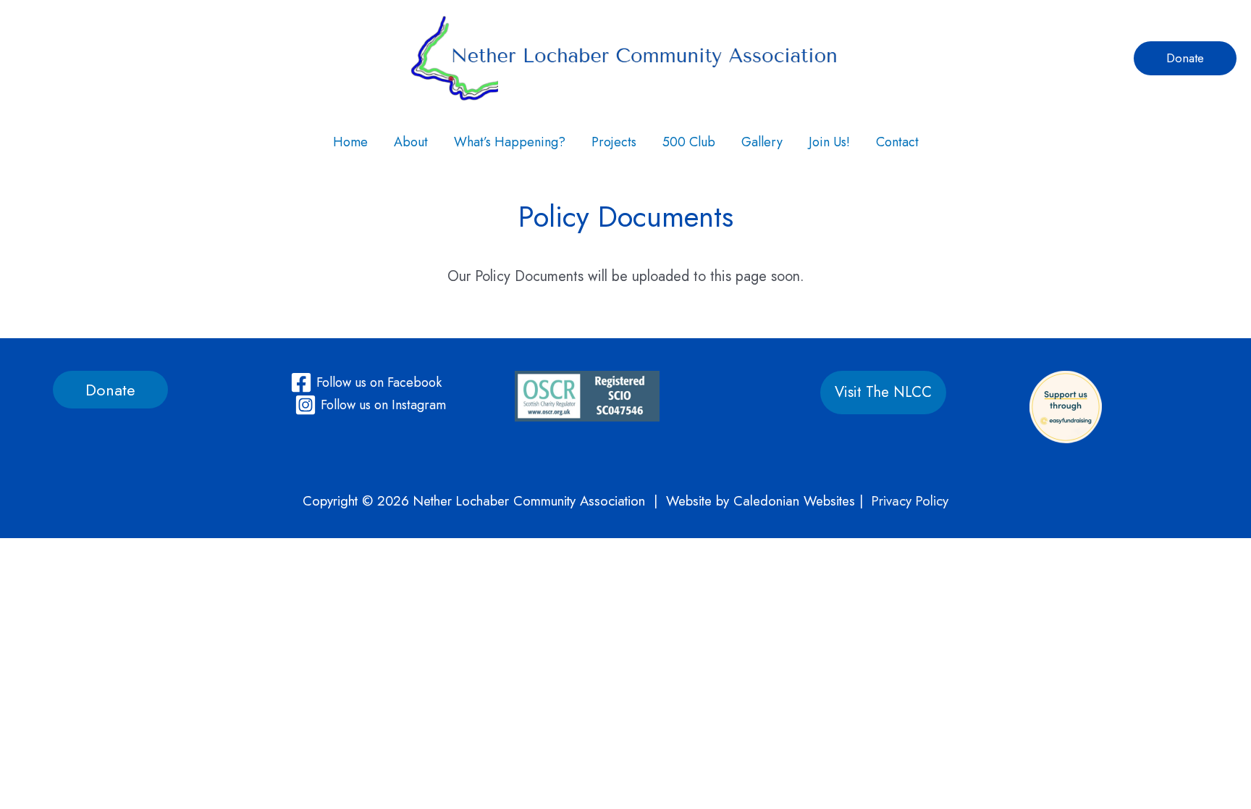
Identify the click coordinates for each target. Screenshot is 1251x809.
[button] (1185, 58)
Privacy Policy (910, 501)
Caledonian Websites (794, 501)
